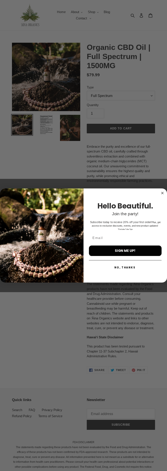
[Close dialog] (162, 193)
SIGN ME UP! (125, 250)
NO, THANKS (124, 267)
